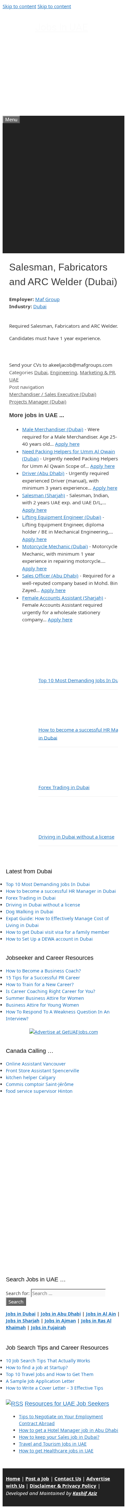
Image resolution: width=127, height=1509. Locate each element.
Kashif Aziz (85, 1493)
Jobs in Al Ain (101, 1314)
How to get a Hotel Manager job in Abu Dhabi (68, 1430)
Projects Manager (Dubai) (37, 401)
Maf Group (47, 299)
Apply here (67, 444)
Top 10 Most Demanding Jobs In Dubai (81, 680)
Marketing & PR (97, 372)
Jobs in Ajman (60, 1320)
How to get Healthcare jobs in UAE (56, 1451)
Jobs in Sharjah (22, 1320)
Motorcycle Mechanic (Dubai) (55, 546)
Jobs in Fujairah (48, 1327)
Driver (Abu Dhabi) (43, 473)
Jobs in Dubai (20, 1314)
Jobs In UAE (61, 27)
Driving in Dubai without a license (76, 836)
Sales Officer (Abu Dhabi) (50, 575)
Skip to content (19, 6)
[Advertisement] (63, 189)
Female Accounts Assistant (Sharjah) (62, 597)
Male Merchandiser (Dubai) (52, 429)
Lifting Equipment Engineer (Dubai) (61, 517)
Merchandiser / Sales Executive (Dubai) (52, 394)
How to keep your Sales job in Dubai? (59, 1437)
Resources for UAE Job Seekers (67, 1403)
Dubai (40, 306)
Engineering (63, 372)
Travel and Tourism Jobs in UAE (53, 1444)
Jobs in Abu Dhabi (61, 1314)
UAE (14, 379)
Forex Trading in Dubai (64, 787)
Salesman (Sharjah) (43, 495)
